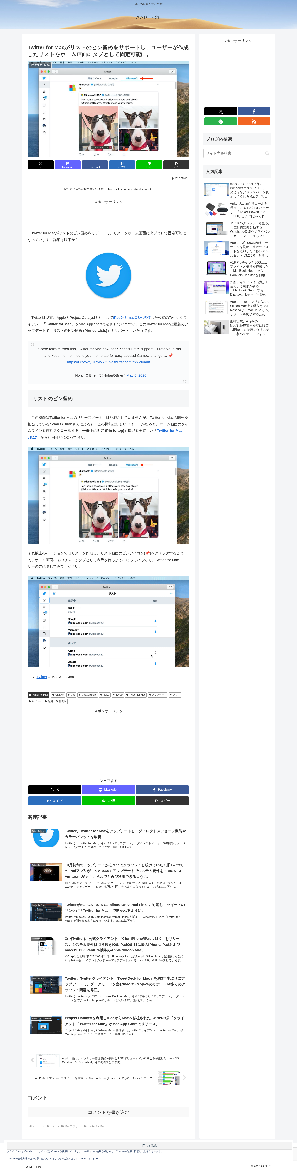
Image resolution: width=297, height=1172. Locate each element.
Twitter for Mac (40, 694)
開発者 (62, 701)
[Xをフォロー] (220, 111)
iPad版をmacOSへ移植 (132, 318)
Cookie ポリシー (89, 1158)
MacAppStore (89, 694)
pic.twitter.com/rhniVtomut (129, 362)
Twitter (42, 677)
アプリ (176, 694)
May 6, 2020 (136, 375)
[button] (176, 164)
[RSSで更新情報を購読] (254, 121)
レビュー (37, 701)
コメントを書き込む (108, 1112)
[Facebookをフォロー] (254, 111)
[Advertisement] (108, 214)
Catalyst (59, 694)
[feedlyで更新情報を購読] (220, 121)
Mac (73, 694)
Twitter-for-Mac (137, 694)
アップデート (159, 694)
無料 (50, 701)
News (106, 694)
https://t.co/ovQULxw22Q (87, 362)
